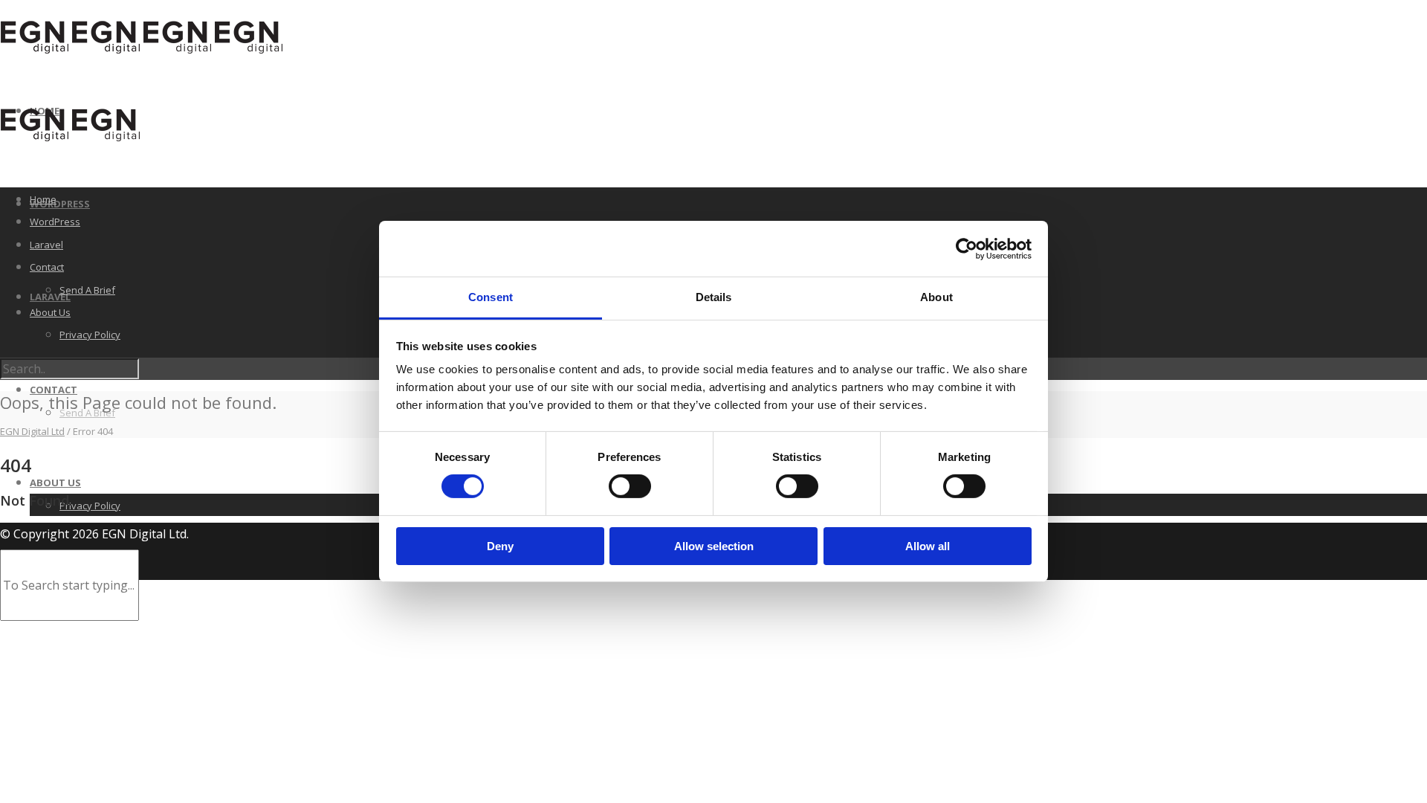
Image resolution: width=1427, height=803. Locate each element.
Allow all (927, 546)
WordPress (60, 203)
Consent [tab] (490, 297)
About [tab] (936, 297)
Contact (53, 389)
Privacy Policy (89, 505)
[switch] (630, 486)
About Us (55, 482)
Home (43, 199)
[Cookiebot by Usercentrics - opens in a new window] (967, 248)
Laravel (46, 244)
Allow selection (714, 546)
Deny (500, 546)
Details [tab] (714, 297)
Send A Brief (87, 290)
